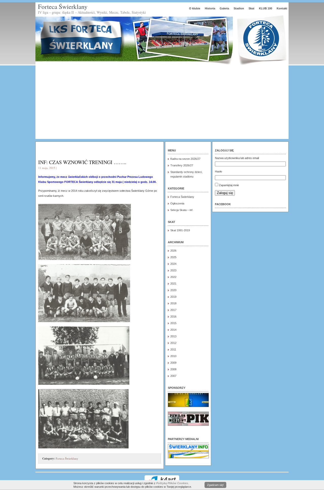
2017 (173, 309)
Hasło (218, 171)
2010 (173, 356)
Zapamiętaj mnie (229, 185)
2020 (173, 290)
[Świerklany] (188, 457)
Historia (210, 8)
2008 (173, 369)
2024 (173, 263)
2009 (173, 362)
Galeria (224, 8)
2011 (173, 349)
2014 (173, 329)
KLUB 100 (265, 8)
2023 (173, 270)
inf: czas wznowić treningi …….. (82, 162)
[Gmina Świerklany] (188, 406)
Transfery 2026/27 (181, 165)
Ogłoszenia (177, 203)
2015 (173, 323)
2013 (173, 336)
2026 (173, 250)
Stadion (239, 8)
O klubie (194, 8)
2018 (173, 303)
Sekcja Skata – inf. (181, 210)
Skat (251, 8)
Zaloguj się (225, 193)
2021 (173, 283)
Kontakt (282, 8)
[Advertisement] (162, 103)
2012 (173, 342)
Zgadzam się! (215, 484)
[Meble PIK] (188, 424)
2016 (173, 316)
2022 (173, 276)
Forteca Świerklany (63, 6)
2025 (173, 257)
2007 (173, 375)
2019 (173, 296)
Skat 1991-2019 (180, 230)
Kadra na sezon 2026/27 (185, 158)
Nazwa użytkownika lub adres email (237, 158)
